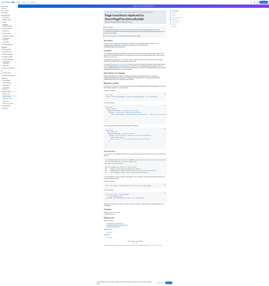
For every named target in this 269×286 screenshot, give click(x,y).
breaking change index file (113, 36)
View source (152, 245)
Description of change (177, 17)
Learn (23, 2)
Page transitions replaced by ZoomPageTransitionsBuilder (138, 12)
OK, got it (168, 282)
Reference (33, 2)
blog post (151, 6)
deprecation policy (113, 57)
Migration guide (175, 19)
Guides (18, 2)
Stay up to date (109, 12)
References (174, 26)
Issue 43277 (109, 232)
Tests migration (176, 22)
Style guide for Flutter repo (119, 64)
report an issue (159, 245)
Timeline (173, 24)
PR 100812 (109, 237)
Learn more (160, 282)
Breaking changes (118, 12)
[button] (9, 20)
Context (173, 15)
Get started (263, 2)
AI (27, 2)
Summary (174, 13)
